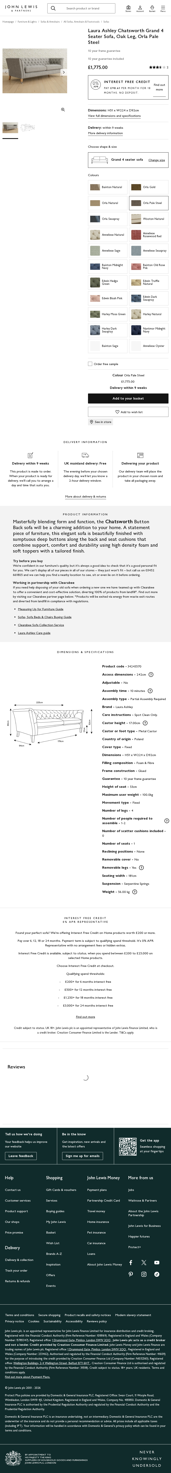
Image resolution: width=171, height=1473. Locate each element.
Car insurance (96, 1243)
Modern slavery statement (133, 1315)
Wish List (52, 1243)
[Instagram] (143, 1276)
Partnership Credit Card (103, 1200)
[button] (163, 8)
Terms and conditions (19, 1315)
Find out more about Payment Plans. (27, 1377)
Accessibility (74, 1321)
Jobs (131, 1190)
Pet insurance (96, 1232)
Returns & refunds (17, 1281)
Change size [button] (156, 160)
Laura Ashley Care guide (34, 633)
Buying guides (55, 1211)
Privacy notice (14, 1321)
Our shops (12, 1222)
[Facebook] (130, 1264)
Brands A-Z (54, 1254)
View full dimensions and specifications (114, 116)
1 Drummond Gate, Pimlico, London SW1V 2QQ (81, 1340)
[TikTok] (156, 1276)
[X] (143, 1264)
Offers (50, 1275)
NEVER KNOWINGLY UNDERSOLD (147, 1459)
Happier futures (139, 1236)
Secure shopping (49, 1315)
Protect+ (134, 1247)
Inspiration (53, 1264)
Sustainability (53, 1321)
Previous (6, 72)
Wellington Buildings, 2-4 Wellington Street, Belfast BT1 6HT (51, 1363)
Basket (51, 1232)
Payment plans (97, 1190)
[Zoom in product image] (63, 110)
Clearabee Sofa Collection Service (41, 625)
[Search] (53, 8)
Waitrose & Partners (142, 1200)
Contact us (13, 1190)
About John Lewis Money (104, 1264)
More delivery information (105, 133)
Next (63, 72)
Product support (16, 1211)
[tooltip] (151, 674)
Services (51, 1200)
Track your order (16, 1270)
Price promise (14, 1232)
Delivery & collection (19, 1260)
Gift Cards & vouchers (61, 1190)
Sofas (106, 21)
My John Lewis (56, 1222)
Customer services (18, 1200)
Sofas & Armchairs (50, 21)
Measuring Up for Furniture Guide (40, 609)
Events (51, 1286)
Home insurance (98, 1222)
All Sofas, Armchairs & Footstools (81, 21)
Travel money (96, 1211)
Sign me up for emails (82, 1156)
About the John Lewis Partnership (143, 1213)
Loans (91, 1254)
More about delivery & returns (85, 496)
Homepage (8, 21)
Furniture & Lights (27, 21)
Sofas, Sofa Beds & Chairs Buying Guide (45, 617)
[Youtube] (156, 1264)
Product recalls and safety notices (88, 1315)
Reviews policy (97, 1321)
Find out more (159, 87)
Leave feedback (21, 1156)
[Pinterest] (130, 1276)
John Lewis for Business (144, 1226)
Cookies (33, 1321)
